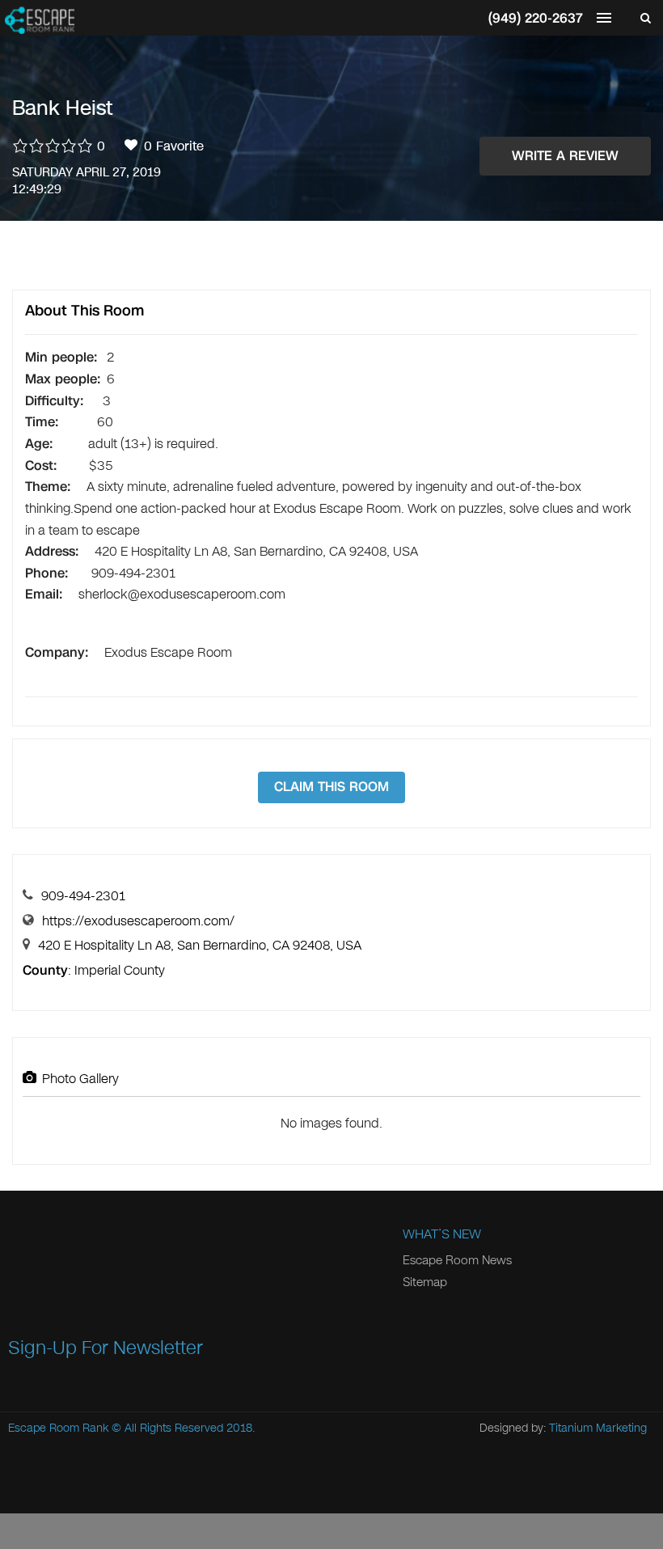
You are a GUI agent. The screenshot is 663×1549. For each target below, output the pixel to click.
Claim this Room (331, 786)
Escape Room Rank (58, 1428)
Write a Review (565, 155)
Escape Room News (457, 1260)
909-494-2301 (83, 896)
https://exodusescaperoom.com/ (138, 921)
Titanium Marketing (598, 1428)
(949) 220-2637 (535, 18)
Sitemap (425, 1282)
